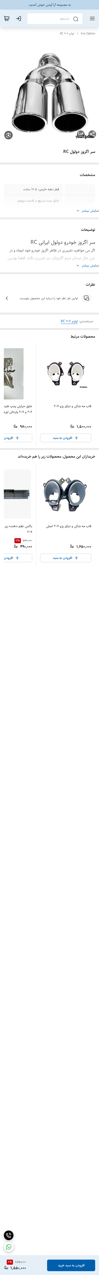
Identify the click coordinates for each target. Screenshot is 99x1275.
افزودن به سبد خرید (71, 1265)
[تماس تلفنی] (8, 1235)
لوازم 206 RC (67, 33)
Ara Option (88, 33)
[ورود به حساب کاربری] (19, 18)
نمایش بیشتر (90, 210)
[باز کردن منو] (91, 18)
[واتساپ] (8, 1247)
